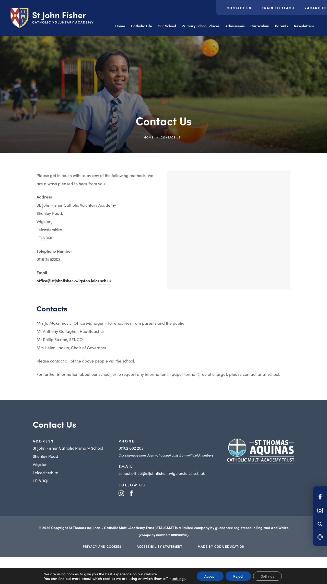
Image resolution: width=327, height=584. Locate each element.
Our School (167, 25)
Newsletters (304, 25)
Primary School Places (201, 25)
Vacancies (316, 7)
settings (178, 578)
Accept (210, 576)
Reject (238, 576)
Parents (281, 25)
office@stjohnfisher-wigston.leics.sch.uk (74, 280)
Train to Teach (278, 7)
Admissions (235, 25)
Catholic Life (141, 25)
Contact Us (239, 7)
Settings (267, 576)
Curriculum (259, 25)
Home (120, 25)
